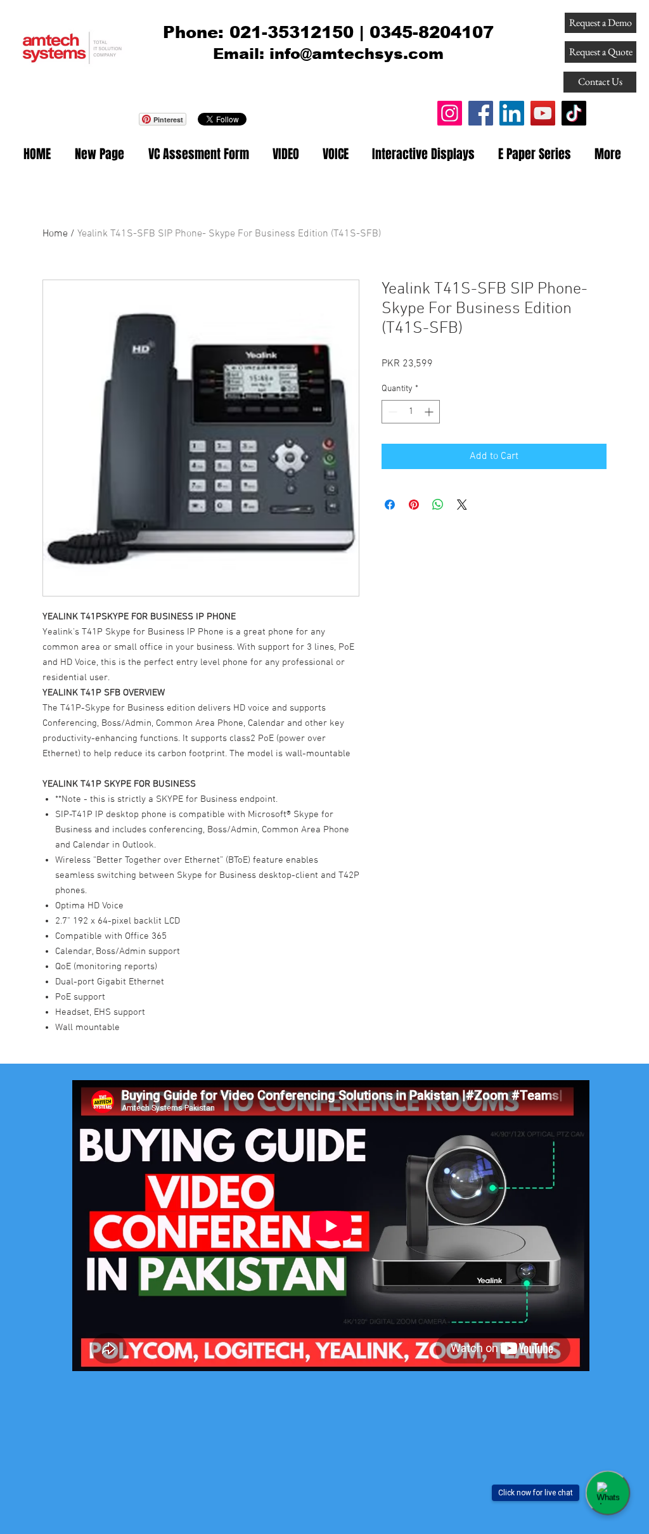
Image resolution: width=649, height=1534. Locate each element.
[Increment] (430, 412)
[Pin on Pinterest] (413, 504)
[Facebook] (480, 113)
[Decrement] (391, 412)
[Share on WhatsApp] (438, 504)
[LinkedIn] (511, 113)
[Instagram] (449, 113)
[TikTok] (574, 113)
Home (55, 234)
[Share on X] (462, 504)
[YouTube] (542, 113)
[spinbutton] (410, 412)
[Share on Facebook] (389, 504)
